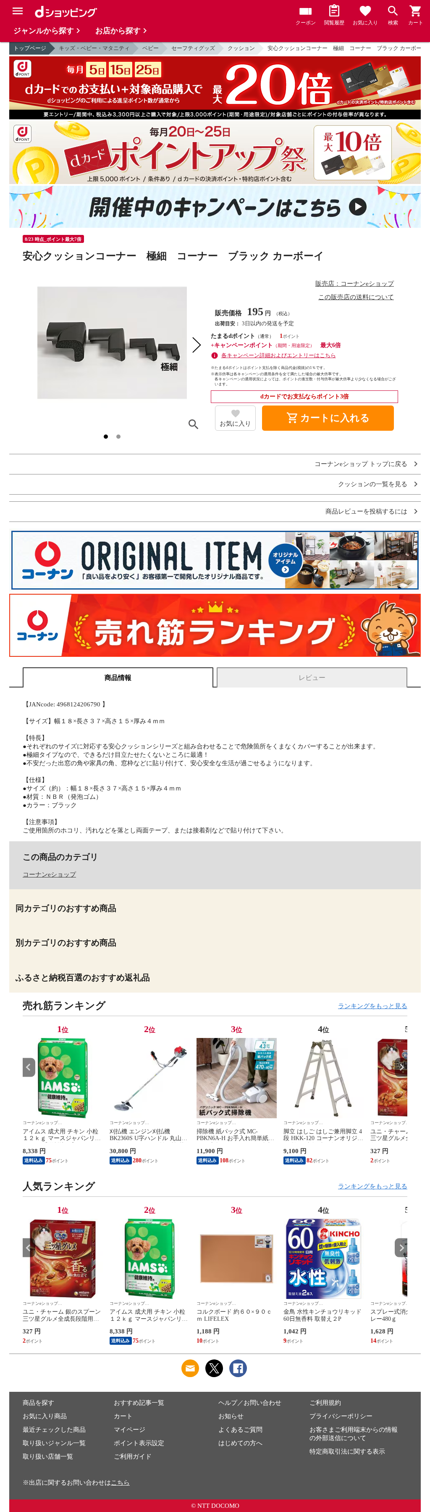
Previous (29, 1067)
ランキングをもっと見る (372, 1006)
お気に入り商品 (45, 1416)
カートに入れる (328, 418)
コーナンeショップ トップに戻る (361, 464)
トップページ (29, 48)
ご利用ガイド (133, 1456)
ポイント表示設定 (139, 1443)
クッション (241, 48)
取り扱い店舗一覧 (48, 1456)
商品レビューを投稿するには (366, 511)
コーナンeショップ (49, 874)
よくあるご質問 (240, 1429)
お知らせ (231, 1416)
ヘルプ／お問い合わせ (249, 1402)
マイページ (129, 1429)
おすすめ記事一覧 (139, 1402)
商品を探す (38, 1402)
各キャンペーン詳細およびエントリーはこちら (278, 355)
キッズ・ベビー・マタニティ (94, 48)
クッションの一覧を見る (372, 484)
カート (123, 1416)
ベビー (150, 48)
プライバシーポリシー (340, 1416)
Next (401, 1067)
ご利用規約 (325, 1402)
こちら (120, 1482)
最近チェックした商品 (54, 1429)
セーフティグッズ (193, 48)
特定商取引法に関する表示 (347, 1451)
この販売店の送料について (356, 297)
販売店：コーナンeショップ (354, 283)
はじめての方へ (240, 1443)
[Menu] (18, 11)
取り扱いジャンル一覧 (54, 1443)
